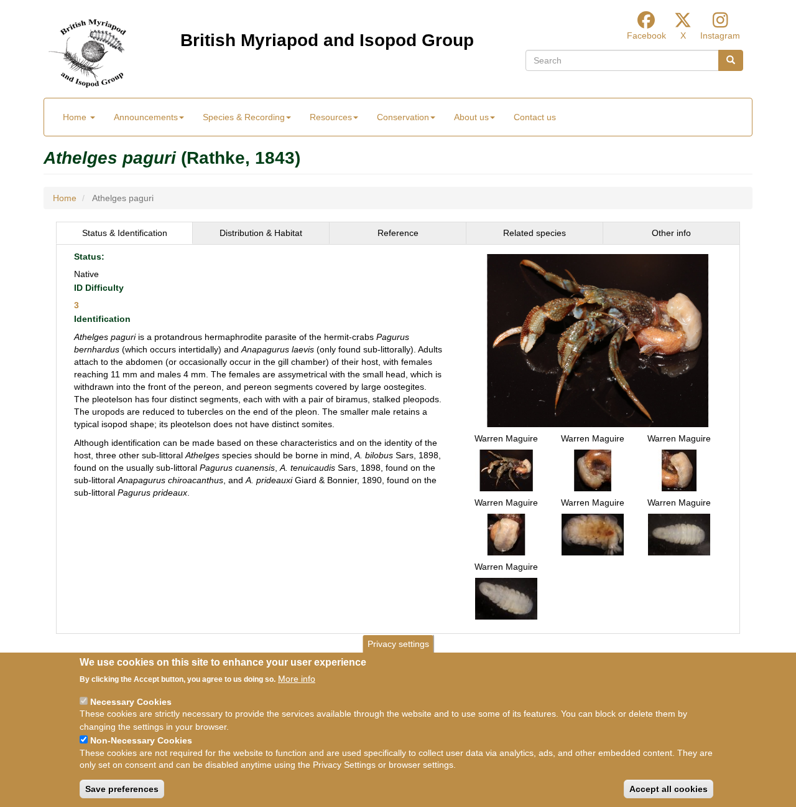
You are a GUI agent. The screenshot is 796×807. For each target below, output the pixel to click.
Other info (671, 233)
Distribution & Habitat (261, 233)
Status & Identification (124, 233)
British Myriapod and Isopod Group (327, 40)
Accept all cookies (668, 789)
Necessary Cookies (131, 701)
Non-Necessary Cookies (141, 740)
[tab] (124, 233)
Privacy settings (398, 644)
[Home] (87, 53)
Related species (534, 233)
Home (76, 117)
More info (296, 679)
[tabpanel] (398, 439)
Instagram (720, 35)
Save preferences (122, 789)
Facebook (646, 35)
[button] (597, 339)
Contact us (535, 117)
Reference (398, 233)
